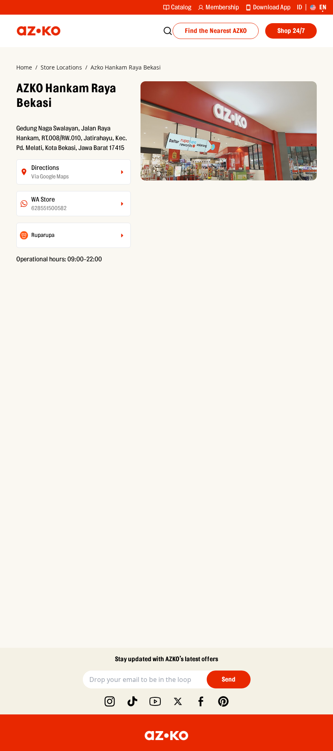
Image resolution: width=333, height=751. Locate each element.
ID (299, 7)
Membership (222, 7)
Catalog (181, 7)
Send (229, 679)
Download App (271, 7)
